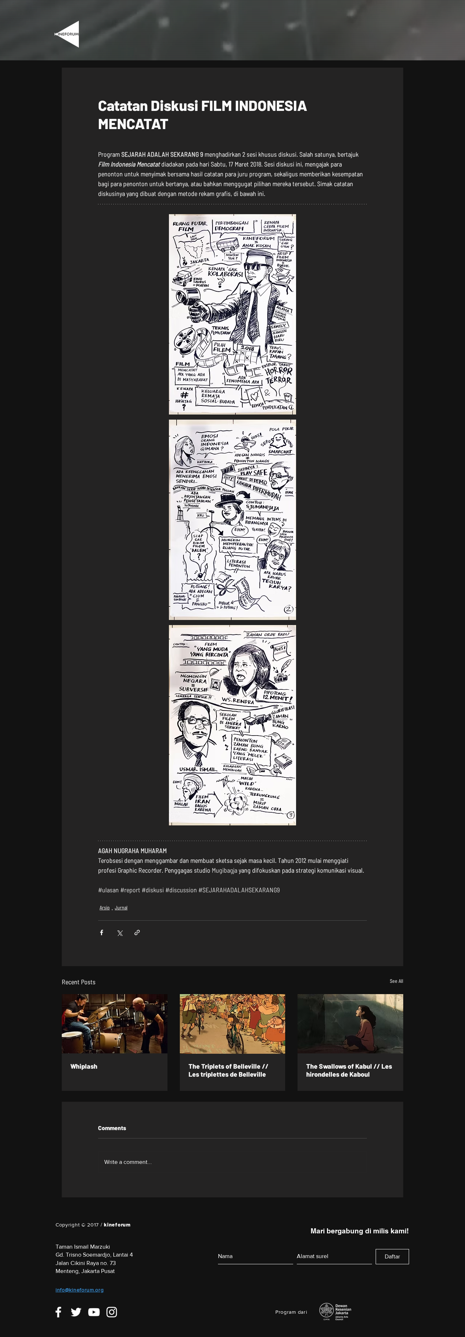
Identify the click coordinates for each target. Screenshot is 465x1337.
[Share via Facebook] (101, 932)
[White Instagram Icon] (112, 1318)
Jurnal (121, 907)
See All (396, 981)
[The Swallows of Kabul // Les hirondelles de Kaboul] (350, 1023)
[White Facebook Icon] (58, 1318)
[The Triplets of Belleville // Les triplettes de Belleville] (233, 1024)
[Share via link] (137, 932)
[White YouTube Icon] (94, 1318)
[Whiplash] (114, 1023)
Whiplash (83, 1066)
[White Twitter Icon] (76, 1318)
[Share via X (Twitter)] (119, 932)
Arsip (105, 907)
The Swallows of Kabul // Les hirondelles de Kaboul (349, 1070)
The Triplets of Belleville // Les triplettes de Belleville (228, 1070)
